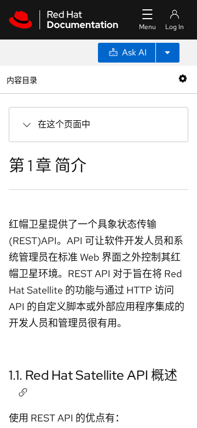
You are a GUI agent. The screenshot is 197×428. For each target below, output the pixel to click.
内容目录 (21, 79)
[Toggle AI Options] (167, 53)
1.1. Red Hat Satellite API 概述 (93, 375)
